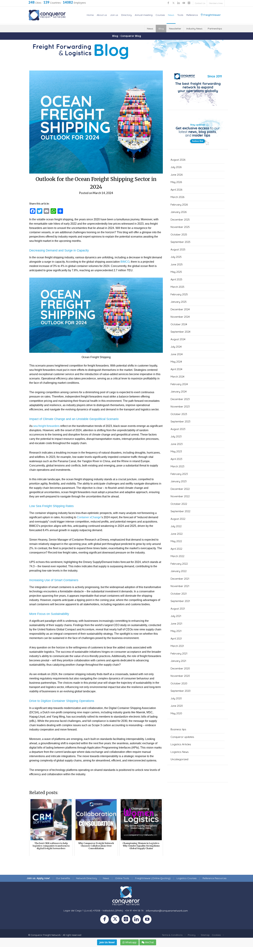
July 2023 (176, 436)
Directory (126, 15)
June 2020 (177, 705)
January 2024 (179, 391)
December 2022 (180, 489)
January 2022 (179, 571)
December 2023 (180, 399)
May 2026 (176, 182)
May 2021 (176, 631)
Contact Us (200, 3)
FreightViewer (212, 15)
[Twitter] (116, 920)
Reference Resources (214, 878)
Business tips (178, 729)
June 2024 (177, 354)
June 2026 (177, 174)
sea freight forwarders (46, 425)
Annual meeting (143, 15)
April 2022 (176, 548)
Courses (160, 15)
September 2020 (181, 690)
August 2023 (178, 429)
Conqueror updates (182, 737)
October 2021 (179, 593)
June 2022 (177, 533)
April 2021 (176, 638)
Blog (161, 28)
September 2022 (180, 511)
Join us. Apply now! (38, 878)
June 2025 (177, 264)
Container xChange (89, 517)
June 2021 (176, 623)
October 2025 (179, 234)
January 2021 (178, 661)
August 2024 (178, 339)
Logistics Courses (187, 878)
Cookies (216, 935)
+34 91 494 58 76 (134, 910)
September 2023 (180, 421)
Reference (192, 15)
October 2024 (179, 324)
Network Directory (86, 878)
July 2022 (176, 526)
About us (102, 15)
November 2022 (180, 496)
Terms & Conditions (172, 935)
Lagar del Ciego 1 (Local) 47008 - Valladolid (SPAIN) (93, 910)
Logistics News (180, 752)
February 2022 (179, 563)
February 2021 (179, 653)
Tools (180, 15)
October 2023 (179, 414)
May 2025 (176, 271)
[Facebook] (105, 920)
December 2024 (180, 309)
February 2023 (179, 474)
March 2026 (177, 197)
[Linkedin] (137, 920)
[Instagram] (127, 920)
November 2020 (180, 675)
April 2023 (176, 459)
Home (90, 15)
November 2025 (180, 227)
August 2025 (178, 249)
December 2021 (180, 578)
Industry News (194, 28)
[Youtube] (148, 920)
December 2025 (180, 219)
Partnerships (215, 28)
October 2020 (179, 683)
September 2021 (180, 601)
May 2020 (176, 713)
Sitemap (205, 935)
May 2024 (176, 361)
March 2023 (177, 466)
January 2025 (179, 301)
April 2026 (176, 189)
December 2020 (180, 668)
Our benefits (63, 878)
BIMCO (124, 261)
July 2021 (176, 616)
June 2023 (177, 444)
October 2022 (179, 503)
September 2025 (180, 242)
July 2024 (176, 346)
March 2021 (177, 646)
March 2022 (177, 556)
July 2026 (176, 167)
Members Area (216, 3)
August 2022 (178, 518)
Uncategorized (179, 759)
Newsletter (175, 28)
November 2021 (180, 586)
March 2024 (177, 376)
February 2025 (179, 294)
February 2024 (179, 384)
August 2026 (178, 159)
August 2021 (178, 608)
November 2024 (180, 316)
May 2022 (176, 541)
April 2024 (176, 369)
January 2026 (179, 212)
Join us (114, 15)
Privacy (192, 935)
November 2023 (180, 406)
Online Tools (122, 878)
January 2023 (179, 481)
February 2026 (179, 204)
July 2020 (176, 698)
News (171, 15)
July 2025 (176, 257)
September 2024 (180, 331)
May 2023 (176, 451)
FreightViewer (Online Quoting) (153, 878)
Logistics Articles (181, 744)
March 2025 (177, 286)
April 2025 (176, 279)
